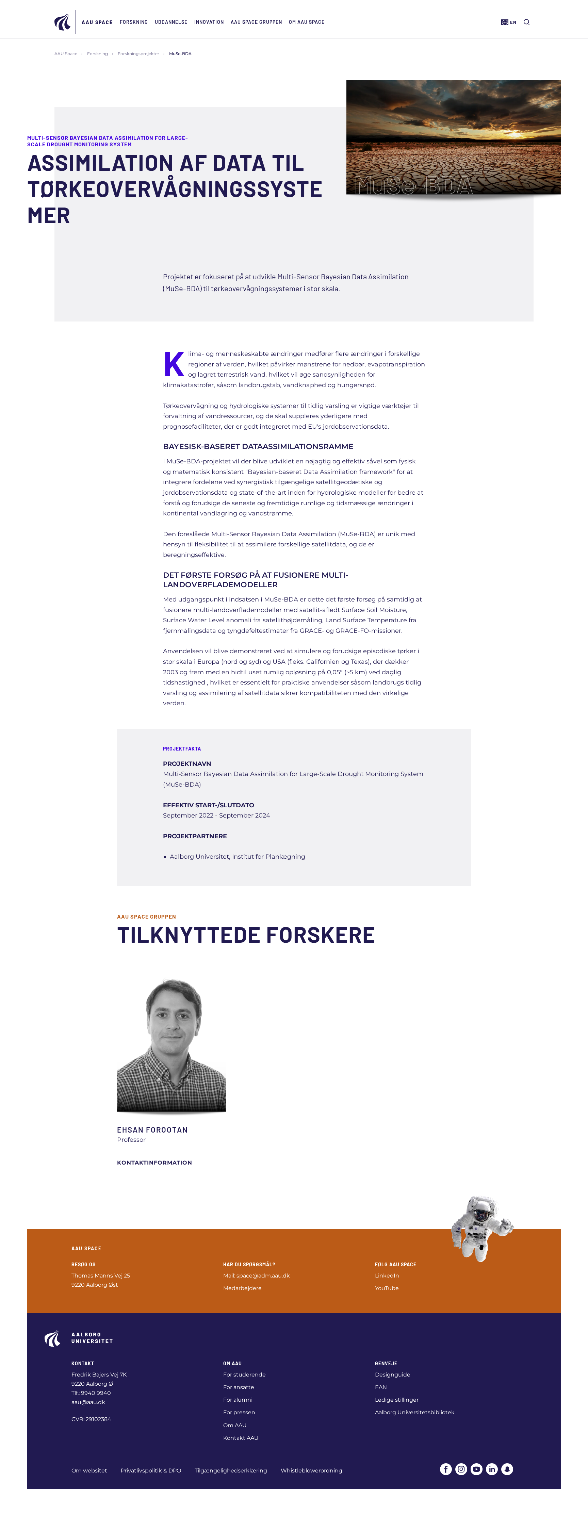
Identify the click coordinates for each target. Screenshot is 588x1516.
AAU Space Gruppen (256, 22)
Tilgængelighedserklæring (231, 1470)
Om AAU (235, 1425)
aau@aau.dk (88, 1402)
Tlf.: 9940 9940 (91, 1393)
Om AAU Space (307, 22)
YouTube (387, 1288)
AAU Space (97, 22)
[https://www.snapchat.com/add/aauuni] (507, 1469)
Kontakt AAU (241, 1438)
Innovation (209, 22)
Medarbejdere (242, 1288)
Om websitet (89, 1470)
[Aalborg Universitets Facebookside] (446, 1469)
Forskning (134, 22)
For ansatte (238, 1387)
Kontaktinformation (154, 1162)
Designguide (392, 1374)
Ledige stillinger (397, 1400)
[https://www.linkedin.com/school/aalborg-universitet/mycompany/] (492, 1469)
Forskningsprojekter (138, 53)
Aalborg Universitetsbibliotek (415, 1412)
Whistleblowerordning (311, 1470)
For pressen (239, 1412)
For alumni (237, 1400)
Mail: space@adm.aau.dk (256, 1275)
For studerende (244, 1374)
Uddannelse (171, 22)
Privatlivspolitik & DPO (151, 1470)
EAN (381, 1387)
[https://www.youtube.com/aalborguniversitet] (477, 1469)
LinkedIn (387, 1275)
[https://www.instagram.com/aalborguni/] (461, 1469)
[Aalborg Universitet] (62, 22)
